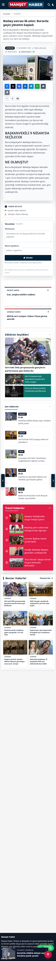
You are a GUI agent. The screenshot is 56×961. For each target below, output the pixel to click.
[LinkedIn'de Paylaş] (25, 86)
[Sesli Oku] (18, 98)
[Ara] (49, 4)
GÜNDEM (10, 48)
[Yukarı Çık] (48, 954)
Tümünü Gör (45, 578)
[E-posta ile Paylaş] (43, 86)
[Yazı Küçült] (7, 98)
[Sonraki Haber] (53, 480)
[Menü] (3, 4)
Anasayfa (6, 14)
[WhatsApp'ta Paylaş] (37, 86)
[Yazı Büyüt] (12, 98)
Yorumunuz (10, 229)
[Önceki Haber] (3, 480)
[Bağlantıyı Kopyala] (7, 92)
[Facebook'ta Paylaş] (7, 86)
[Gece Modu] (53, 4)
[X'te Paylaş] (13, 86)
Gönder (29, 257)
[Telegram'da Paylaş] (31, 86)
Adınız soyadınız (12, 246)
